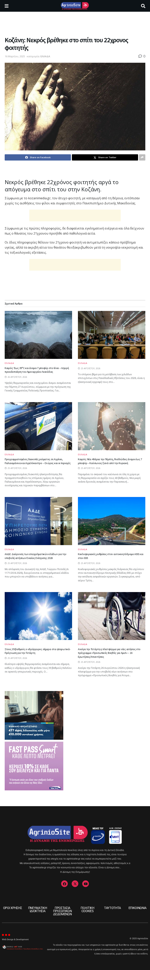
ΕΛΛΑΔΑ (45, 56)
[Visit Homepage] (74, 6)
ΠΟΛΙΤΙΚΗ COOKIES (87, 909)
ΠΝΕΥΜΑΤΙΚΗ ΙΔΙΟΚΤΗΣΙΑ (37, 909)
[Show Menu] (6, 6)
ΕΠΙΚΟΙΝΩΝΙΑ (137, 908)
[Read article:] (111, 335)
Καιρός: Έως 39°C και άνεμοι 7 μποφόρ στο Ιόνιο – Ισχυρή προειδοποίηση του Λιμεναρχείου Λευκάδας (37, 370)
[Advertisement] (75, 23)
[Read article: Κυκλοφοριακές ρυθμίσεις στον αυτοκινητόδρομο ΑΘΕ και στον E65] (111, 521)
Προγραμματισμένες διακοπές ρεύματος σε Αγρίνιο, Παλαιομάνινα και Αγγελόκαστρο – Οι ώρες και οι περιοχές (38, 461)
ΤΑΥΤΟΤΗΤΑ (112, 908)
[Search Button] (143, 6)
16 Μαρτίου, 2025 (15, 56)
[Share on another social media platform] (142, 157)
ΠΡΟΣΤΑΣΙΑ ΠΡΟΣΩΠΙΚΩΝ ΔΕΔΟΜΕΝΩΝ (62, 911)
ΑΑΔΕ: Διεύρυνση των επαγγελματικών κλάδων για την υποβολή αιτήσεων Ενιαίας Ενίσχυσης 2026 (35, 556)
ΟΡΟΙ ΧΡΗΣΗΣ (12, 908)
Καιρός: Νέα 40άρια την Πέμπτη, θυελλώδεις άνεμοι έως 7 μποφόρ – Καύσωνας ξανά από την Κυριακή (110, 461)
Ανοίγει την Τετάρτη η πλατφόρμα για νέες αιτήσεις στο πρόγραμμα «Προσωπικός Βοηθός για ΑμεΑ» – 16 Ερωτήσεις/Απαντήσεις (109, 652)
